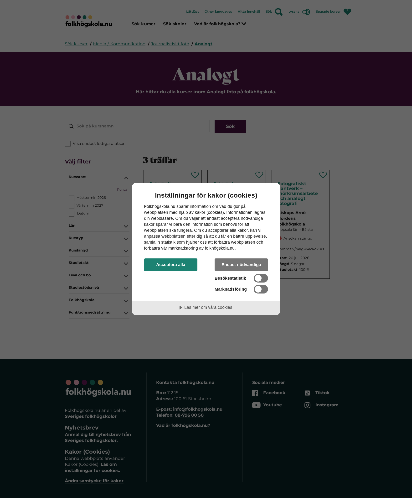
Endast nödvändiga (241, 264)
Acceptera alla (170, 264)
